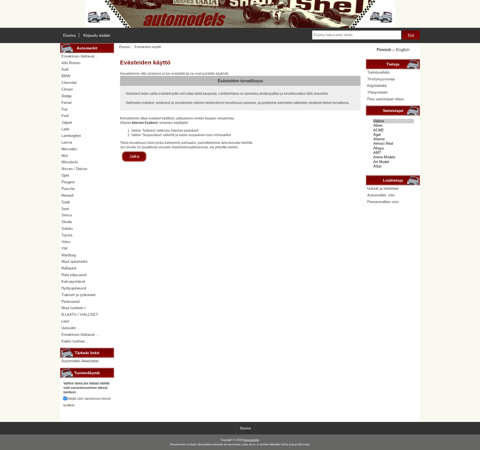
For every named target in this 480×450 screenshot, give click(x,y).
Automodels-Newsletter (80, 361)
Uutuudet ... (70, 328)
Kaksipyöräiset (73, 281)
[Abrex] (393, 125)
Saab (65, 202)
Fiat (64, 109)
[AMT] (393, 153)
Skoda (66, 222)
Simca (66, 215)
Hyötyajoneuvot (73, 288)
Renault (67, 195)
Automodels (251, 439)
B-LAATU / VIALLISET (79, 314)
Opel (65, 175)
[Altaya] (393, 148)
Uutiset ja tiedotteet (383, 188)
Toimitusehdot (378, 72)
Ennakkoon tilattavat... (79, 56)
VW (64, 248)
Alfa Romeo (70, 63)
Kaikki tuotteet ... (75, 341)
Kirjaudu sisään (96, 35)
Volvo (65, 242)
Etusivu (69, 35)
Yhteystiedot (377, 92)
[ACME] (393, 130)
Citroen (67, 89)
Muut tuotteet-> (73, 308)
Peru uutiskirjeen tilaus (385, 99)
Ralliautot (68, 268)
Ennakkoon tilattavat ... (80, 334)
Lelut (65, 321)
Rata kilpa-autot (74, 275)
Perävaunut (70, 301)
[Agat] (393, 134)
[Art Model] (393, 162)
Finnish (384, 49)
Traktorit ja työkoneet (78, 295)
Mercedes (69, 149)
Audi (65, 69)
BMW (65, 76)
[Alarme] (393, 139)
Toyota (66, 235)
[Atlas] (393, 166)
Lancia (66, 142)
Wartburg (68, 255)
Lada (65, 129)
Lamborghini (71, 136)
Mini (64, 156)
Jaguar (66, 122)
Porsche (68, 189)
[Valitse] (393, 121)
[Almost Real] (393, 143)
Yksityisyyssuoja (381, 79)
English (402, 49)
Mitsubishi (69, 162)
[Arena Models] (393, 157)
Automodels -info (380, 195)
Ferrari (66, 103)
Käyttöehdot (377, 86)
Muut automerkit (74, 261)
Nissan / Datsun (74, 169)
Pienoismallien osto (383, 202)
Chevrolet (69, 83)
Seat (65, 209)
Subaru (67, 228)
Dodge (66, 96)
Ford (65, 116)
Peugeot (68, 182)
